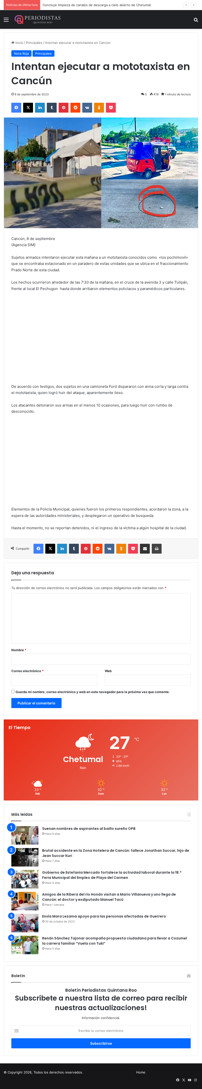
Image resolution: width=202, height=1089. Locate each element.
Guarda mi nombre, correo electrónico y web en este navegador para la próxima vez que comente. (93, 692)
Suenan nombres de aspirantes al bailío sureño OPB (88, 828)
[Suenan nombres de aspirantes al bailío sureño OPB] (24, 835)
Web (108, 671)
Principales (34, 43)
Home (140, 1072)
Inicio (18, 43)
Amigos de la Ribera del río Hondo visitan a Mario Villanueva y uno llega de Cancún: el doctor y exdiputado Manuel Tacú (109, 897)
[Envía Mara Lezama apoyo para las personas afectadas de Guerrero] (24, 923)
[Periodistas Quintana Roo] (37, 19)
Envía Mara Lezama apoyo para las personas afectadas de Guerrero (104, 916)
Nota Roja (21, 53)
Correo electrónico (27, 671)
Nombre (18, 650)
